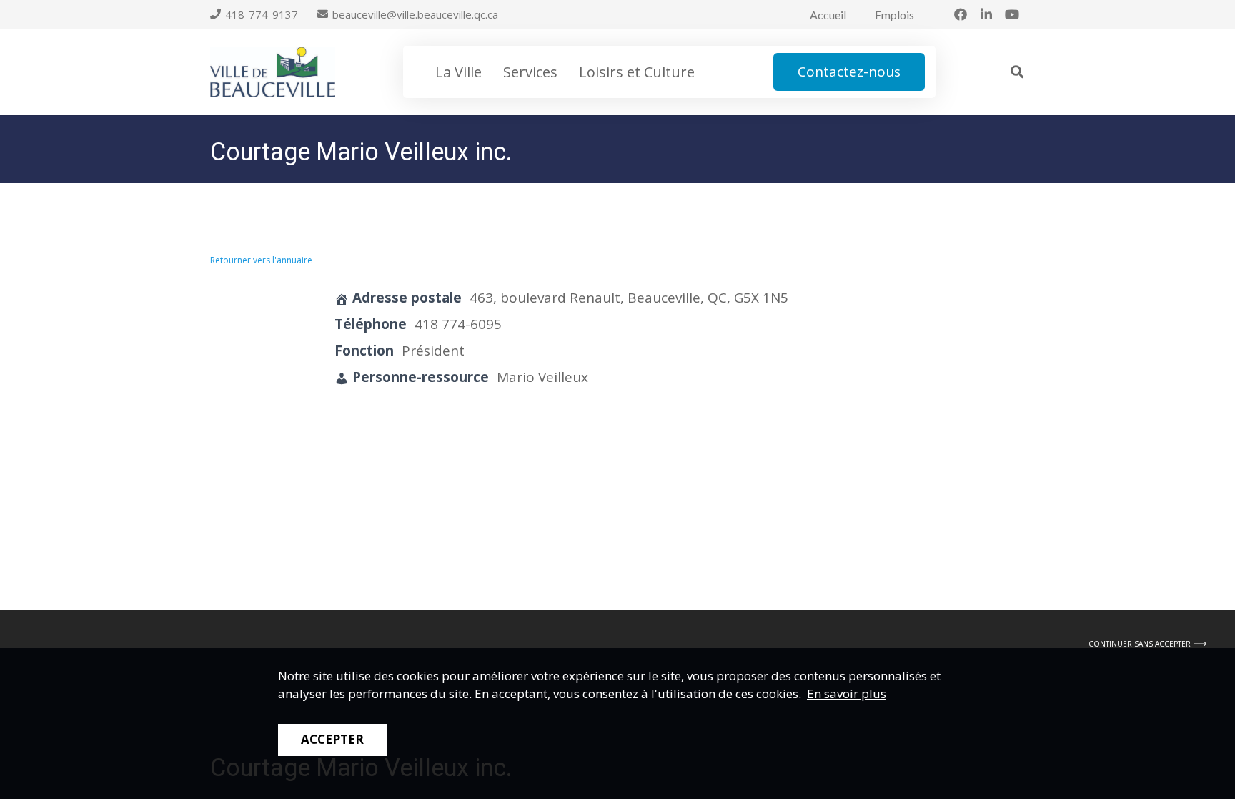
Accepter (332, 739)
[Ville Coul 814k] (272, 72)
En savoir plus (846, 693)
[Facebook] (960, 14)
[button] (1017, 71)
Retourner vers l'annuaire (261, 260)
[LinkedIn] (986, 14)
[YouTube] (1012, 14)
